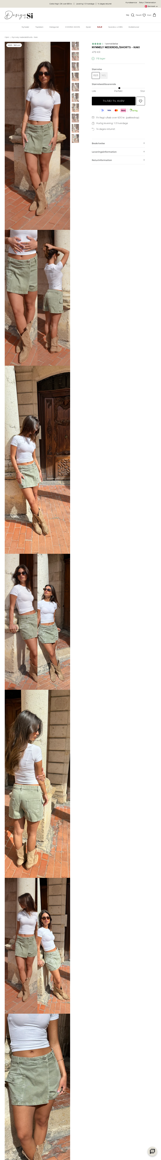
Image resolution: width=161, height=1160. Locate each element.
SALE (99, 27)
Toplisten (39, 27)
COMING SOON (72, 27)
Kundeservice (131, 2)
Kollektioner (134, 27)
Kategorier (54, 27)
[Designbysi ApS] (19, 15)
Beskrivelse (98, 143)
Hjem (7, 37)
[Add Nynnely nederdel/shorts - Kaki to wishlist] (140, 101)
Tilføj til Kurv (114, 101)
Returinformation (102, 160)
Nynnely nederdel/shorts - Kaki (25, 37)
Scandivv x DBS (115, 27)
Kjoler (88, 27)
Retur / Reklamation (147, 2)
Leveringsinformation (104, 151)
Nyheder (25, 27)
